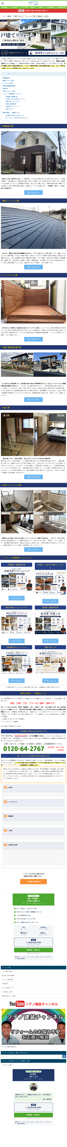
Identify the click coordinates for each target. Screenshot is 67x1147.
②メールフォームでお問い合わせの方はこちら (17, 117)
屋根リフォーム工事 (8, 80)
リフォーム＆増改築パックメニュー (12, 93)
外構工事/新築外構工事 (9, 85)
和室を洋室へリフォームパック (13, 101)
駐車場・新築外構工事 (11, 103)
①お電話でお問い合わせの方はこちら (15, 115)
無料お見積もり (5, 7)
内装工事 (5, 88)
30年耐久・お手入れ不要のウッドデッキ (15, 99)
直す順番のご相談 (61, 7)
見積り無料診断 (50, 7)
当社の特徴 (14, 7)
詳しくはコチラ (33, 192)
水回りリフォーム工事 (9, 91)
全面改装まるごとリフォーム (12, 106)
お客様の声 (41, 7)
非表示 (9, 73)
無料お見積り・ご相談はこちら (11, 112)
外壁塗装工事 (6, 77)
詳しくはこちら (17, 598)
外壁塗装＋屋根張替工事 (11, 96)
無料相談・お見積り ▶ (33, 950)
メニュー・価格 (24, 7)
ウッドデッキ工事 (7, 83)
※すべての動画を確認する (9, 1046)
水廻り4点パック (10, 108)
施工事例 (33, 7)
